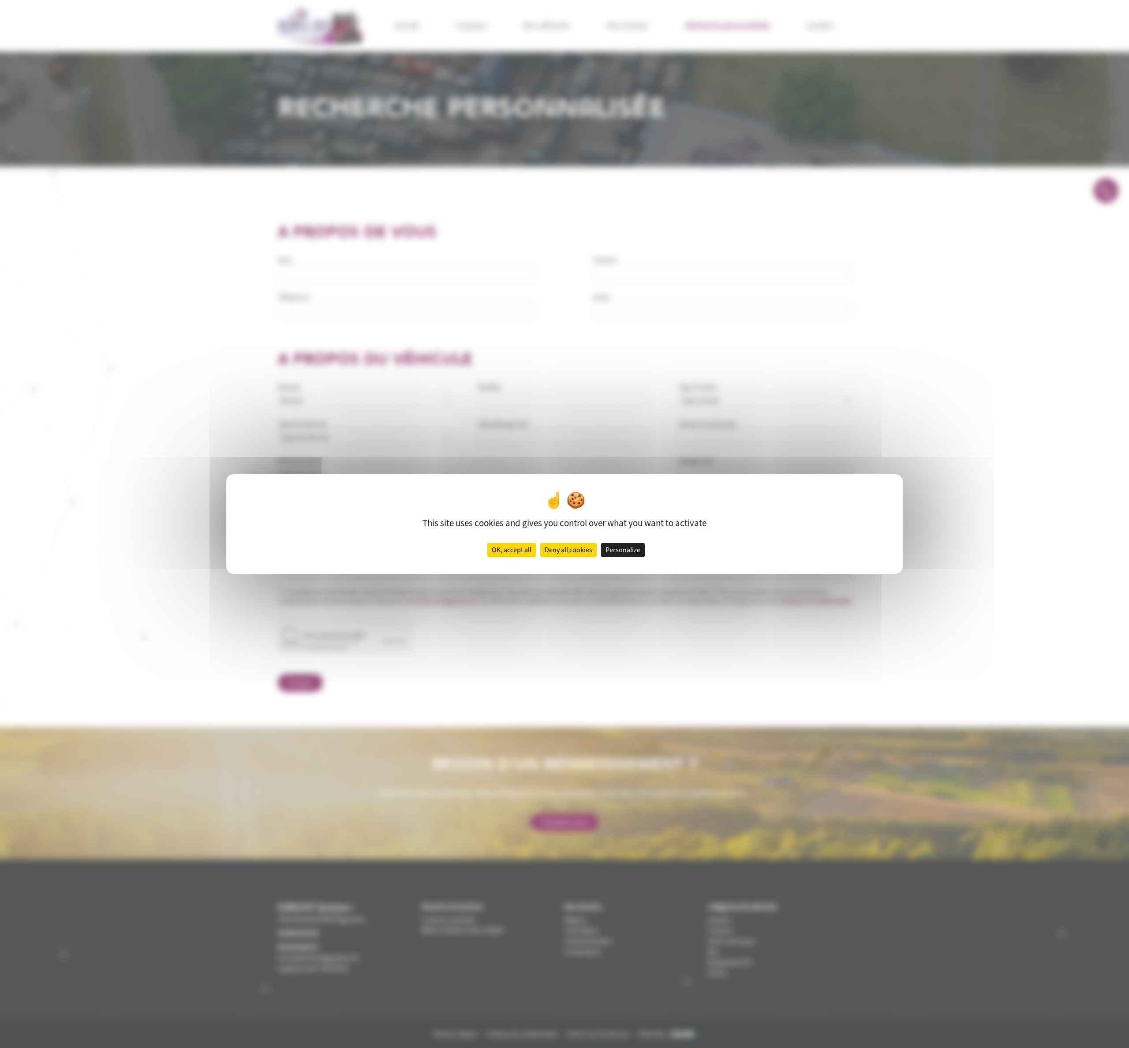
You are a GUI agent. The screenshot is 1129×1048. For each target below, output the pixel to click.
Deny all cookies (568, 550)
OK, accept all (511, 550)
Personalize (623, 550)
